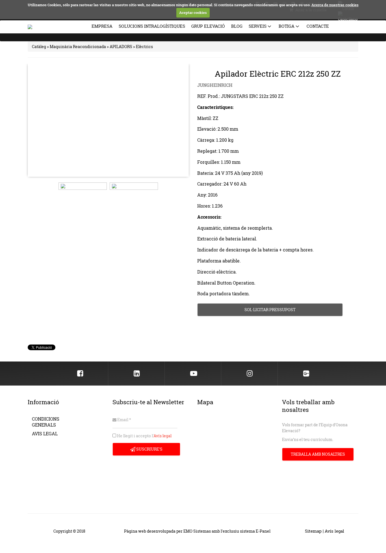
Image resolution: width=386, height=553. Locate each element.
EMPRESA (102, 26)
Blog (236, 26)
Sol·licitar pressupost (270, 309)
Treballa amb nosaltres (318, 454)
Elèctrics (144, 46)
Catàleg (39, 46)
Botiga (287, 26)
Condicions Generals (45, 422)
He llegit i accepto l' (144, 435)
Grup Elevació (208, 26)
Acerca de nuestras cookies (335, 4)
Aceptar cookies (193, 12)
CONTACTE (318, 26)
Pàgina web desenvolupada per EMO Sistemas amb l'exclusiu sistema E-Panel (197, 531)
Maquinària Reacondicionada (78, 46)
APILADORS (121, 46)
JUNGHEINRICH (215, 85)
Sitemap (313, 531)
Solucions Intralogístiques (152, 26)
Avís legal (162, 435)
